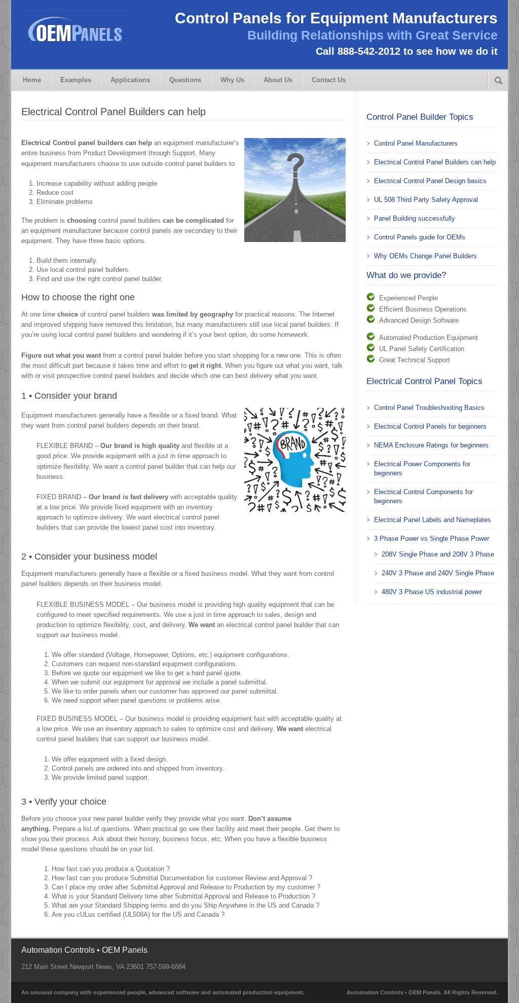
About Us (278, 80)
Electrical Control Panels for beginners (430, 426)
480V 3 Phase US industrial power (432, 592)
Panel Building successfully (414, 218)
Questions (185, 80)
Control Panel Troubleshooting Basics (429, 407)
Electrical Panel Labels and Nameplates (432, 520)
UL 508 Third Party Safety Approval (426, 199)
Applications (130, 80)
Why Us (232, 80)
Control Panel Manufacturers (416, 143)
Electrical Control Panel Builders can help (435, 162)
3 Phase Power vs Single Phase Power (431, 538)
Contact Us (329, 80)
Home (32, 80)
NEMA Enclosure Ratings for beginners (431, 445)
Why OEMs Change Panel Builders (425, 256)
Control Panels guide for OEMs (419, 237)
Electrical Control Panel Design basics (430, 181)
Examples (75, 80)
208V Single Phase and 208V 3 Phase (438, 554)
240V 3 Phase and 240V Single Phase (438, 573)
